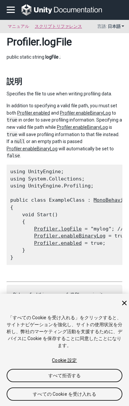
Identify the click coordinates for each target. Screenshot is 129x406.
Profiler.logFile (58, 229)
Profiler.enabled (33, 113)
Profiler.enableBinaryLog (85, 113)
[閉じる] (124, 303)
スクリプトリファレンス (58, 26)
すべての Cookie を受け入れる (64, 394)
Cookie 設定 (64, 360)
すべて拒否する (64, 375)
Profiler (23, 41)
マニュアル (18, 26)
